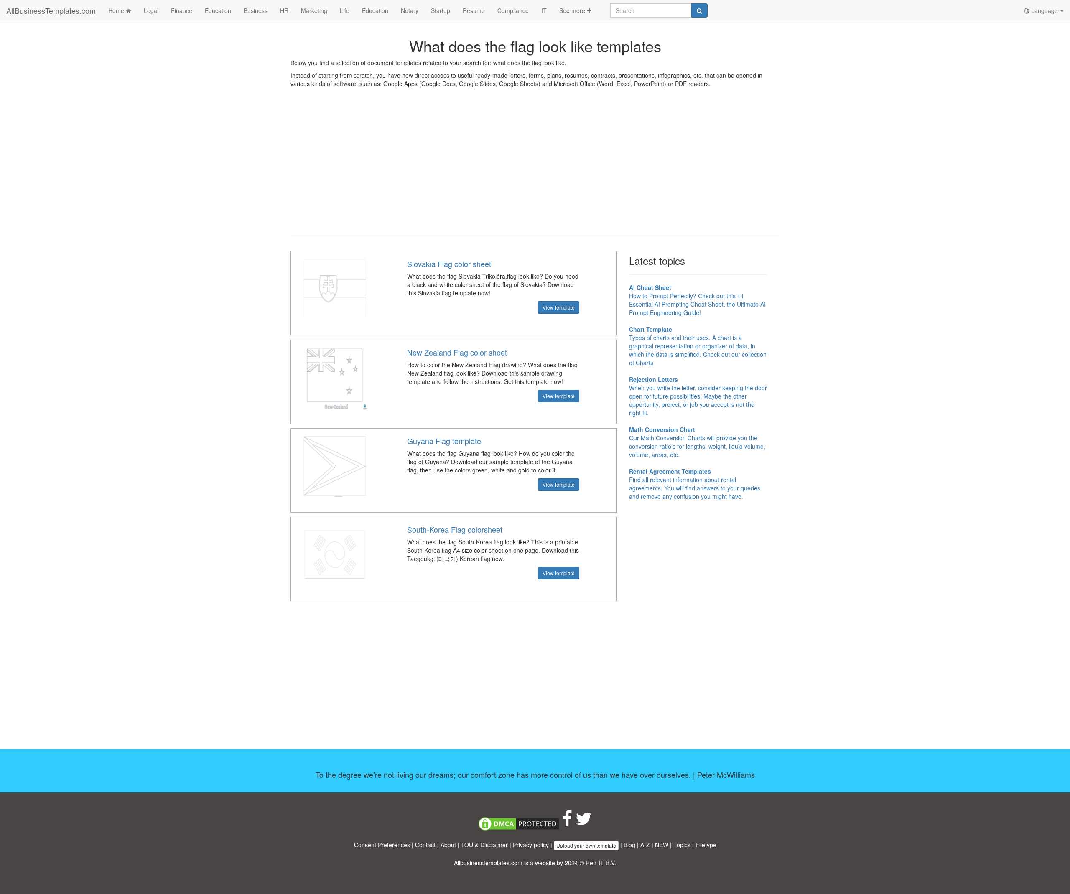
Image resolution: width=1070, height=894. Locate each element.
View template (559, 307)
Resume (474, 10)
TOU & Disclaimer (484, 845)
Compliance (513, 10)
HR (284, 10)
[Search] (699, 10)
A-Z (645, 845)
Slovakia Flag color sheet (449, 263)
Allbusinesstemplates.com (488, 862)
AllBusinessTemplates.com (51, 10)
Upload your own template (586, 845)
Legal (151, 10)
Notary (409, 10)
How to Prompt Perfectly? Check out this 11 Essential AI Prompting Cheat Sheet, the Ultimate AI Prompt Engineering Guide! (697, 300)
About (448, 845)
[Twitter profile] (584, 822)
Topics (681, 845)
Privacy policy (531, 845)
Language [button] (1044, 10)
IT (544, 10)
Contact (425, 845)
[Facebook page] (567, 822)
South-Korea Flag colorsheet (454, 529)
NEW (661, 845)
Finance (181, 10)
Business (256, 10)
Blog (629, 845)
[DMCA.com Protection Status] (518, 822)
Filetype (706, 845)
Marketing (314, 10)
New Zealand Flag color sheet (457, 352)
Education (218, 10)
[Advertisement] (535, 167)
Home (117, 10)
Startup (440, 10)
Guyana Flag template (444, 440)
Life (344, 10)
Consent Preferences (382, 845)
